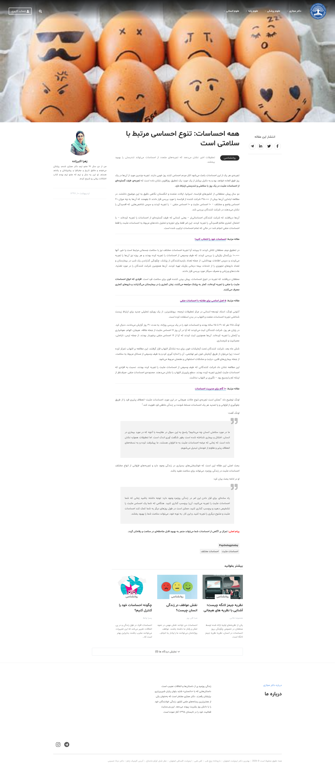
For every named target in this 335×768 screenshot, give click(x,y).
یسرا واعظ (147, 618)
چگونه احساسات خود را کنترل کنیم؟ (135, 608)
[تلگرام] (66, 745)
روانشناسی (230, 158)
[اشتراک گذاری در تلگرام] (252, 146)
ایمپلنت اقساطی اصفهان (180, 761)
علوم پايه (253, 11)
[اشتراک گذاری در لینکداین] (260, 146)
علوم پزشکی (273, 11)
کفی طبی (198, 761)
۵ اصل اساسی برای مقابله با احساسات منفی (203, 301)
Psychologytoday (228, 545)
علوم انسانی (232, 11)
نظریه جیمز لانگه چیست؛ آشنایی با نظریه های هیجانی (223, 608)
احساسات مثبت (230, 551)
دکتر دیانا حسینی (116, 761)
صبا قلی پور (192, 618)
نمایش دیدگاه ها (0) (166, 652)
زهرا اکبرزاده (79, 161)
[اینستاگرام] (58, 745)
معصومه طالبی (236, 618)
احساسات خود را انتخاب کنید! (210, 239)
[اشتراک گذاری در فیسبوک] (277, 146)
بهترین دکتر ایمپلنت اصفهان (236, 761)
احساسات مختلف (210, 551)
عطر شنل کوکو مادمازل (156, 761)
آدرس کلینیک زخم (134, 761)
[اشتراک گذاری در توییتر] (269, 146)
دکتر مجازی (295, 11)
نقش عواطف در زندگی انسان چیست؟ (181, 608)
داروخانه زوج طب (213, 761)
